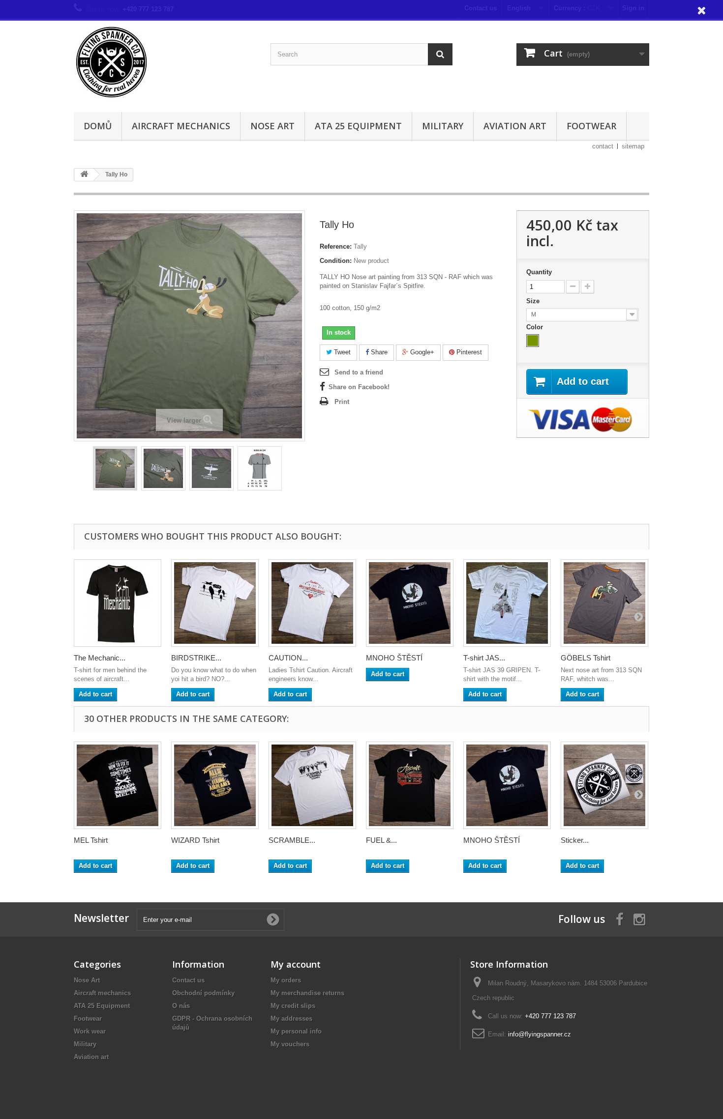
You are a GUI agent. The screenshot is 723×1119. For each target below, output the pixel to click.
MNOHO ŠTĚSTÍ (394, 658)
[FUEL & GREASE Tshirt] (409, 785)
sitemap (633, 146)
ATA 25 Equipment (358, 126)
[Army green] (532, 340)
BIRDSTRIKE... (196, 658)
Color (535, 327)
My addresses (291, 1018)
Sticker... (575, 840)
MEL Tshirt (91, 840)
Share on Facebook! (359, 387)
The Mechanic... (99, 658)
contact (602, 146)
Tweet (341, 352)
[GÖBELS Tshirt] (604, 603)
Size (534, 301)
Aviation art (514, 126)
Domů (98, 126)
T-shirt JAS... (484, 658)
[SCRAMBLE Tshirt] (312, 785)
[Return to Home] (84, 175)
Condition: (336, 260)
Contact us (188, 980)
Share (378, 352)
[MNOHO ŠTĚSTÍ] (409, 603)
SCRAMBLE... (292, 840)
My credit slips (293, 1005)
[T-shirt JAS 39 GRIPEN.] (507, 603)
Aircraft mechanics (181, 126)
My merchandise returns (307, 993)
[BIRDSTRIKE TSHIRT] (215, 603)
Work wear (90, 1031)
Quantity (539, 272)
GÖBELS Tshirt (585, 658)
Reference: (336, 246)
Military (442, 126)
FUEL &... (381, 840)
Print (341, 401)
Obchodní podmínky (203, 993)
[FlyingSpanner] (165, 63)
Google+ (421, 352)
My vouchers (290, 1044)
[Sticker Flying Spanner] (604, 785)
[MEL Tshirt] (117, 785)
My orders (286, 980)
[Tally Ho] (115, 468)
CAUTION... (288, 658)
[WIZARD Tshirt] (215, 785)
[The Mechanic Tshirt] (117, 603)
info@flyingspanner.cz (539, 1034)
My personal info (296, 1031)
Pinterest (468, 352)
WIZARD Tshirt (195, 840)
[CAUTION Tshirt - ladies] (312, 603)
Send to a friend (358, 372)
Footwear (591, 126)
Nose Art (272, 126)
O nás (181, 1005)
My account (296, 964)
